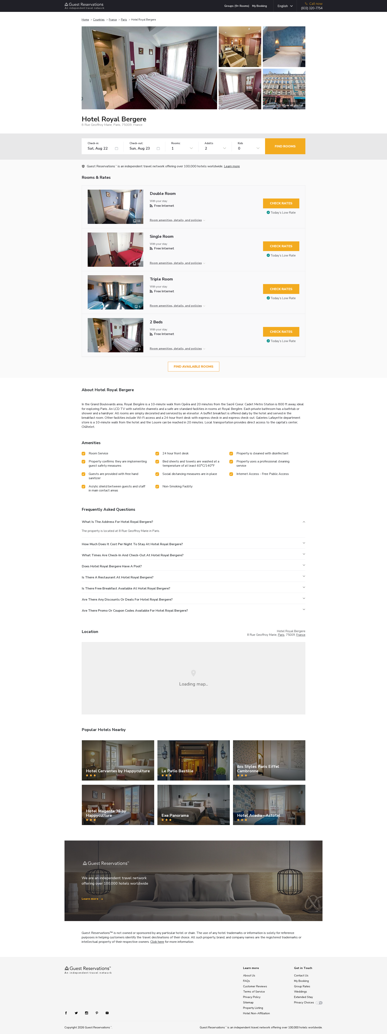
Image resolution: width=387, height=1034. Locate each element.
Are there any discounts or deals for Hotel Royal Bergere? (127, 599)
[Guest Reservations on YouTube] (105, 1013)
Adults (209, 143)
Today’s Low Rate (283, 212)
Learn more (232, 166)
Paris (124, 20)
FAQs (246, 981)
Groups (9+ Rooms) (236, 6)
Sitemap (248, 1002)
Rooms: (176, 143)
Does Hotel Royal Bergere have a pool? (112, 566)
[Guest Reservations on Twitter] (77, 1013)
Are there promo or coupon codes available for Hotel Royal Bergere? (135, 610)
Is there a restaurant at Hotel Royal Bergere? (117, 577)
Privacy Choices (304, 1002)
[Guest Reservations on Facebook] (68, 1013)
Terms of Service (254, 992)
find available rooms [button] (193, 366)
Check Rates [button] (281, 203)
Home (85, 20)
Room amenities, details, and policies (176, 220)
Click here (157, 942)
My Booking (259, 6)
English (283, 6)
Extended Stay (303, 997)
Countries (99, 20)
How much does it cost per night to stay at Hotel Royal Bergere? (132, 544)
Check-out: (136, 143)
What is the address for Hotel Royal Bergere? (117, 522)
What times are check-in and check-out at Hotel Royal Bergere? (132, 555)
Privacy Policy (251, 997)
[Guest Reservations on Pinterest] (97, 1013)
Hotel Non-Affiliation (256, 1013)
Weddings (300, 992)
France (113, 20)
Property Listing (253, 1008)
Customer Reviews (255, 986)
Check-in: (93, 143)
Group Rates (302, 986)
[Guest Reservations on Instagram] (87, 1013)
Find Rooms (285, 146)
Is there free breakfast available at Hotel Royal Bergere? (126, 588)
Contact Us (301, 975)
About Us (249, 975)
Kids (240, 143)
